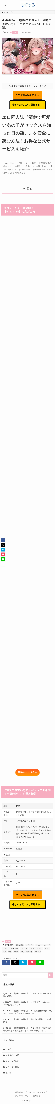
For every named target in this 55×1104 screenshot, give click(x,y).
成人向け (29, 952)
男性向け (38, 952)
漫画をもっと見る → (27, 772)
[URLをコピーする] (49, 962)
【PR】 (15, 32)
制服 (10, 952)
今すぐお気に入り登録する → (27, 104)
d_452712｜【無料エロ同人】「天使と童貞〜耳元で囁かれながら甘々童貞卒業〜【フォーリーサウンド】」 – (27, 1029)
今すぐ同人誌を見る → (27, 95)
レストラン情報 (12, 1067)
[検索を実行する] (50, 975)
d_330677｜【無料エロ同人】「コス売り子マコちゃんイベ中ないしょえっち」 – (27, 1003)
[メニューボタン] (50, 5)
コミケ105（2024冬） (11, 948)
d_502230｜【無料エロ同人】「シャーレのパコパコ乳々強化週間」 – (27, 994)
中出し (47, 948)
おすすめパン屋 (12, 1055)
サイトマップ (42, 1092)
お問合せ (36, 1096)
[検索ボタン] (5, 5)
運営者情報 (19, 1092)
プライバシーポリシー (23, 1096)
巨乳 (22, 952)
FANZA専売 (20, 945)
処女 (4, 952)
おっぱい (39, 945)
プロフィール (30, 1092)
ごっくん (47, 945)
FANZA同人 (9, 945)
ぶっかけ (39, 948)
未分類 (8, 1073)
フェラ (31, 948)
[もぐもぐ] (28, 5)
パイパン (24, 948)
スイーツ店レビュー (14, 1061)
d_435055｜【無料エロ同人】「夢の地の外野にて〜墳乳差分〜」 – (27, 1020)
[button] (6, 962)
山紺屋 (16, 952)
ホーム (10, 1092)
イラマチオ (30, 945)
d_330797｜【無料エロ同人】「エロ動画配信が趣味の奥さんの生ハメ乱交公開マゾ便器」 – (27, 1012)
